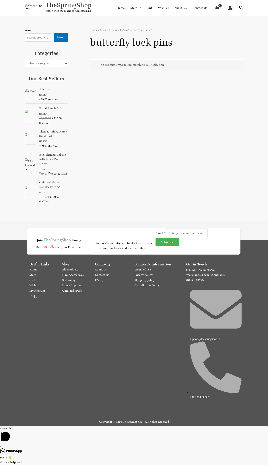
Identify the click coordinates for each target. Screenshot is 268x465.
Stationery (68, 280)
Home (94, 30)
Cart (31, 280)
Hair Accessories (72, 274)
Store (103, 30)
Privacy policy (143, 274)
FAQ (31, 296)
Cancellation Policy (146, 285)
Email (160, 233)
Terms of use (142, 269)
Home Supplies (71, 285)
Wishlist (34, 285)
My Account (36, 290)
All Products (69, 269)
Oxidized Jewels (72, 290)
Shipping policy (144, 280)
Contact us (101, 274)
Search (29, 30)
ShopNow (249, 6)
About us (100, 269)
